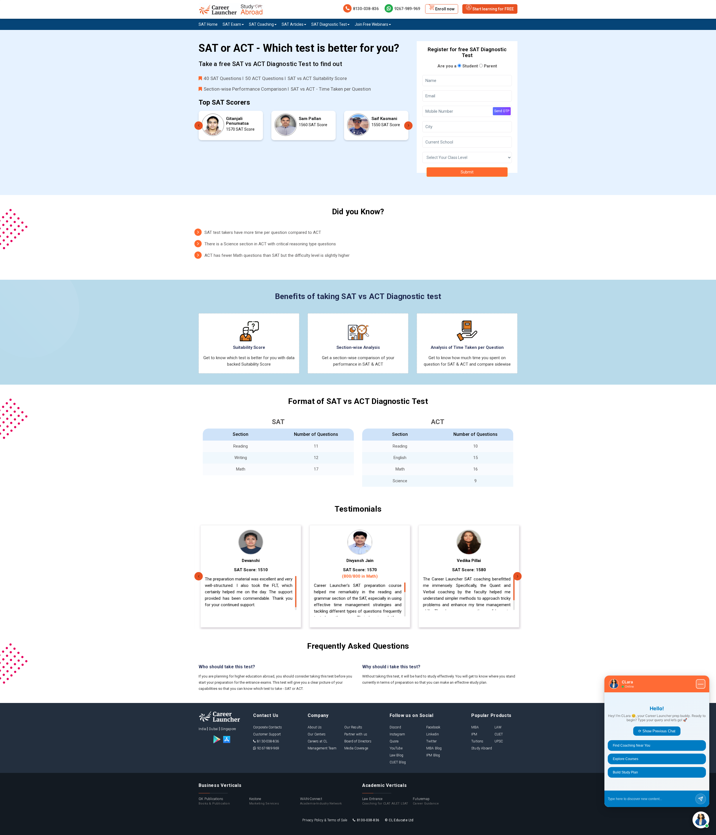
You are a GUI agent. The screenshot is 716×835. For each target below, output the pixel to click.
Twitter (431, 741)
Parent (490, 66)
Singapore (228, 729)
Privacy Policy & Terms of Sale (324, 820)
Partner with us (355, 734)
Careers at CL (318, 741)
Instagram (397, 734)
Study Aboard (481, 748)
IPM (474, 734)
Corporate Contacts (267, 727)
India (202, 729)
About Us (315, 727)
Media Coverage (356, 748)
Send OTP (501, 111)
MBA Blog (434, 748)
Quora (394, 741)
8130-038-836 (366, 8)
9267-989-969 (407, 8)
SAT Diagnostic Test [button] (329, 24)
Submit (467, 172)
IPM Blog (433, 755)
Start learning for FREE (493, 9)
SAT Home (208, 24)
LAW (498, 727)
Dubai (213, 729)
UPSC (498, 741)
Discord (395, 727)
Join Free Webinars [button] (371, 24)
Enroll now (444, 9)
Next (408, 125)
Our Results (353, 727)
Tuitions (477, 741)
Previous (198, 125)
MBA (475, 727)
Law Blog (397, 755)
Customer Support (267, 734)
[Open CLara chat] (701, 820)
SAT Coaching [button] (261, 24)
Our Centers (317, 734)
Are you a (446, 66)
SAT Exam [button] (232, 24)
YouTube (396, 748)
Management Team (322, 748)
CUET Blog (398, 762)
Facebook (433, 727)
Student (469, 66)
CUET (498, 734)
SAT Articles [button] (292, 24)
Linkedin (432, 734)
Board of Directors (357, 741)
